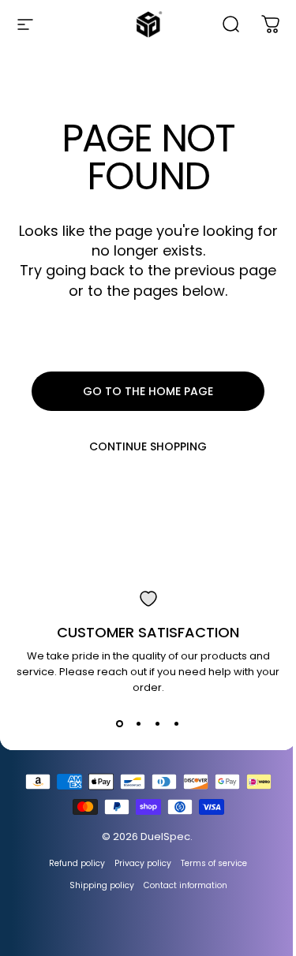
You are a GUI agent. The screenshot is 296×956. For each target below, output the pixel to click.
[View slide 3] (157, 724)
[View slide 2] (138, 724)
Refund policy (77, 863)
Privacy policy (142, 863)
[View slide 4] (176, 724)
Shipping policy (101, 885)
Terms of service (214, 863)
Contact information (185, 885)
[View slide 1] (120, 724)
